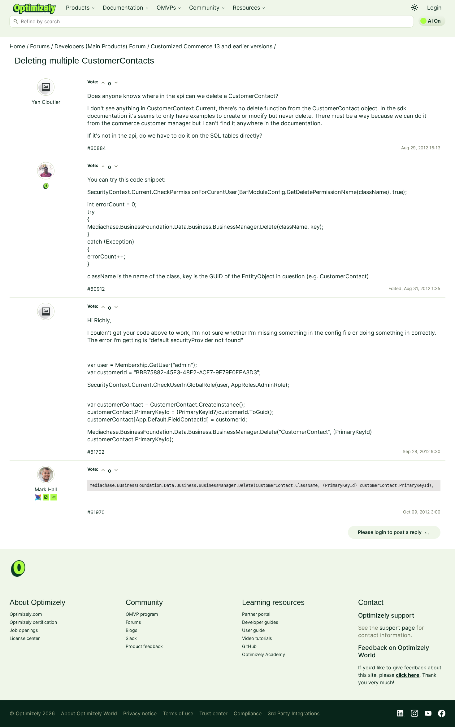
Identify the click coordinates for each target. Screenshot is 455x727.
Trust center (213, 713)
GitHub (249, 646)
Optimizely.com (26, 614)
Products (80, 7)
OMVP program (142, 614)
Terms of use (178, 713)
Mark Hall (46, 489)
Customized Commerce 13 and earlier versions (211, 46)
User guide (253, 630)
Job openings (24, 630)
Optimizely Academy (263, 654)
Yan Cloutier (46, 102)
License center (25, 638)
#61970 (96, 512)
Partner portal (256, 614)
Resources (249, 7)
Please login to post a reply (393, 532)
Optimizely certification (33, 622)
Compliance (248, 713)
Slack (131, 638)
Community (207, 7)
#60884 (96, 148)
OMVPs (169, 7)
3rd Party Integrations (293, 713)
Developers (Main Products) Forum (100, 46)
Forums (40, 46)
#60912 (96, 289)
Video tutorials (257, 638)
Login (434, 7)
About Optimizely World (89, 713)
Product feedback (144, 646)
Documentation (126, 7)
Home (17, 46)
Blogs (131, 630)
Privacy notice (140, 713)
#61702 (96, 452)
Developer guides (260, 622)
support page (397, 627)
